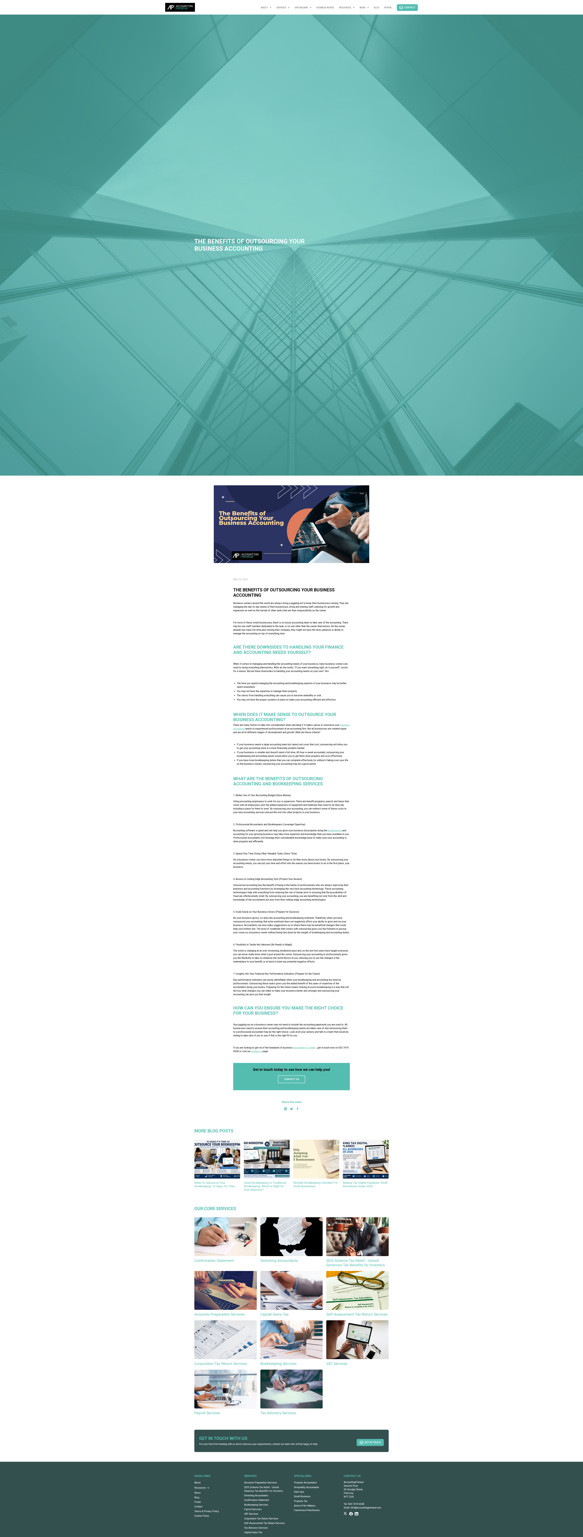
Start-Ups (299, 1491)
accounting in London (304, 1047)
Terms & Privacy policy (206, 1511)
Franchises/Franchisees (307, 1510)
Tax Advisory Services (256, 1527)
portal (388, 7)
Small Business (302, 1496)
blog (376, 7)
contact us (256, 1051)
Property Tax (300, 1501)
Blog (196, 1497)
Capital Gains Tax (253, 1532)
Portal (197, 1502)
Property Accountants (305, 1482)
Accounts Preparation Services (260, 1482)
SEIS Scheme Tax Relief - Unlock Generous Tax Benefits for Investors (263, 1489)
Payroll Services (253, 1509)
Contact (198, 1506)
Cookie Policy (201, 1515)
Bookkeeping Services (256, 1504)
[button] (266, 7)
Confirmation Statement (256, 1500)
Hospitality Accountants (306, 1487)
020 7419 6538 (356, 1504)
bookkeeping (335, 830)
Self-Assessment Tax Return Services (264, 1523)
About (197, 1482)
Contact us (291, 1079)
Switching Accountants (256, 1495)
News (197, 1492)
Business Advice (325, 7)
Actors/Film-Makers (304, 1505)
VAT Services (251, 1513)
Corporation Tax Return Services (261, 1518)
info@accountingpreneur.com (366, 1507)
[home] (180, 7)
